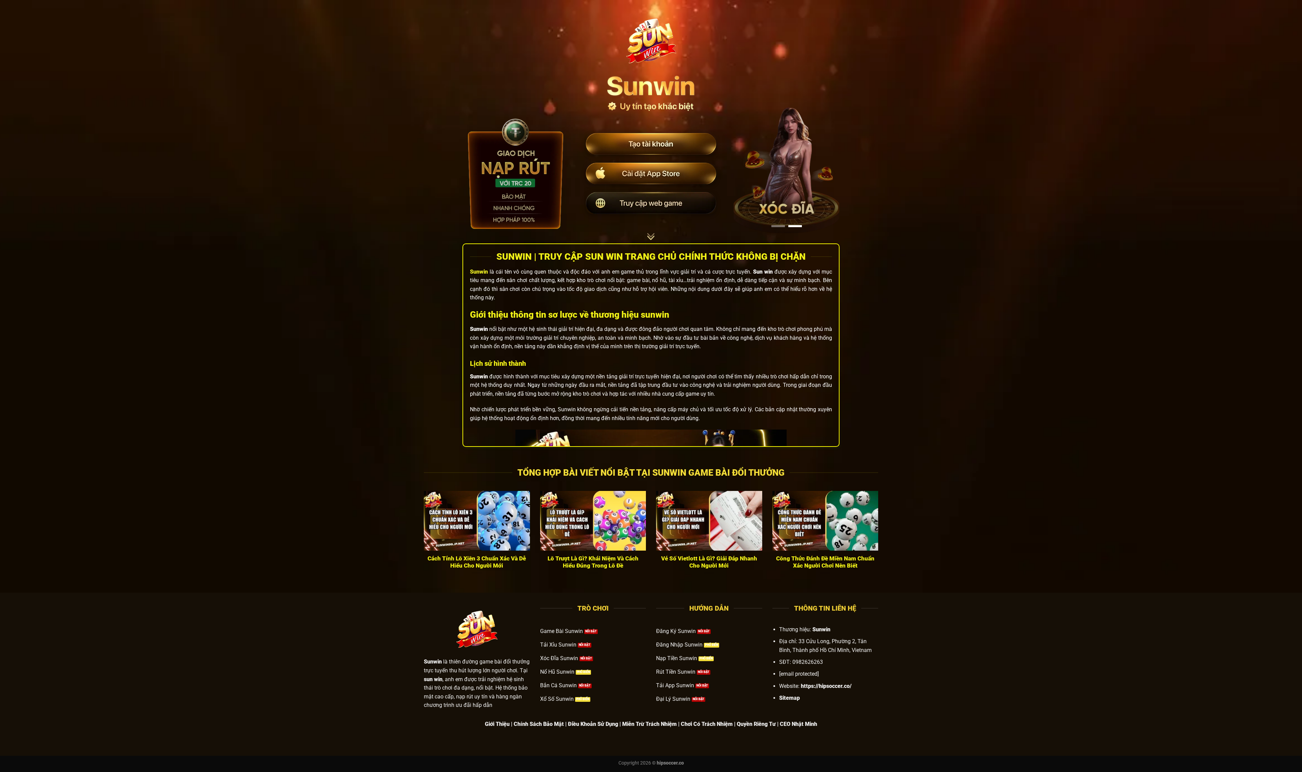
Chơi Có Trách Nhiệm (707, 724)
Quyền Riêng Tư (756, 724)
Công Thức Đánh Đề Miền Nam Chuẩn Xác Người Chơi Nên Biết (825, 562)
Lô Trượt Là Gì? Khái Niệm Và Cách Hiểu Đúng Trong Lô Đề (593, 562)
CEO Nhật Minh (798, 724)
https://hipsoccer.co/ (826, 686)
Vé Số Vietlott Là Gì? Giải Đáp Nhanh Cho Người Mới (709, 562)
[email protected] (799, 674)
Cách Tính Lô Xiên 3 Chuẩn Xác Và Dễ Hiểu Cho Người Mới (477, 562)
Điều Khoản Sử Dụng (593, 724)
